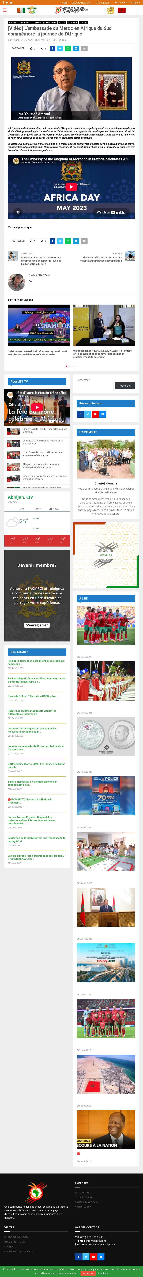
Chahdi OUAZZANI (22, 39)
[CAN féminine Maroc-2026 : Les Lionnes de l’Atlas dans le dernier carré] (106, 1018)
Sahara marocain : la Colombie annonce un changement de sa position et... (105, 1099)
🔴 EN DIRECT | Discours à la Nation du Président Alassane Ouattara (102, 1155)
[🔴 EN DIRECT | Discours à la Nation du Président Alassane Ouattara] (106, 1129)
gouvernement (49, 23)
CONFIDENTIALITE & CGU (19, 1251)
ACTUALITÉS (14, 23)
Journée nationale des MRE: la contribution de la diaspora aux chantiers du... (105, 988)
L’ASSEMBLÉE (88, 432)
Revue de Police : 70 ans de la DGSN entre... (33, 696)
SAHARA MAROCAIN (86, 1202)
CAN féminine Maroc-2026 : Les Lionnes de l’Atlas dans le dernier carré (105, 1044)
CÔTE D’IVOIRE (83, 1197)
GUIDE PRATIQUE (14, 1241)
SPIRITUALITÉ (83, 1207)
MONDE (61, 23)
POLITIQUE (72, 23)
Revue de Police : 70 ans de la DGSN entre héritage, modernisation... (104, 821)
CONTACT (10, 1246)
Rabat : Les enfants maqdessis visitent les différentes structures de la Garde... (105, 877)
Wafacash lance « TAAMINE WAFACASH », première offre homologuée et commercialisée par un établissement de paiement (102, 353)
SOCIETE (83, 23)
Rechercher (83, 379)
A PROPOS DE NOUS (16, 1236)
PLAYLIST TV (19, 381)
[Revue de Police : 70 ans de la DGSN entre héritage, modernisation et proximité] (106, 795)
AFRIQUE (25, 23)
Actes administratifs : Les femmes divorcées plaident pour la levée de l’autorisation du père (41, 260)
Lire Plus (103, 1273)
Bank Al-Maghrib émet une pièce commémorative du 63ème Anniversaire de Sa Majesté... (105, 764)
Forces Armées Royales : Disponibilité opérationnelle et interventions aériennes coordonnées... (31, 820)
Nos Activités (19, 652)
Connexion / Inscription (128, 2)
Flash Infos (36, 23)
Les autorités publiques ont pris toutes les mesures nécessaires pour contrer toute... (105, 932)
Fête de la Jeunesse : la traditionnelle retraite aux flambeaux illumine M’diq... (102, 706)
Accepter (88, 1273)
